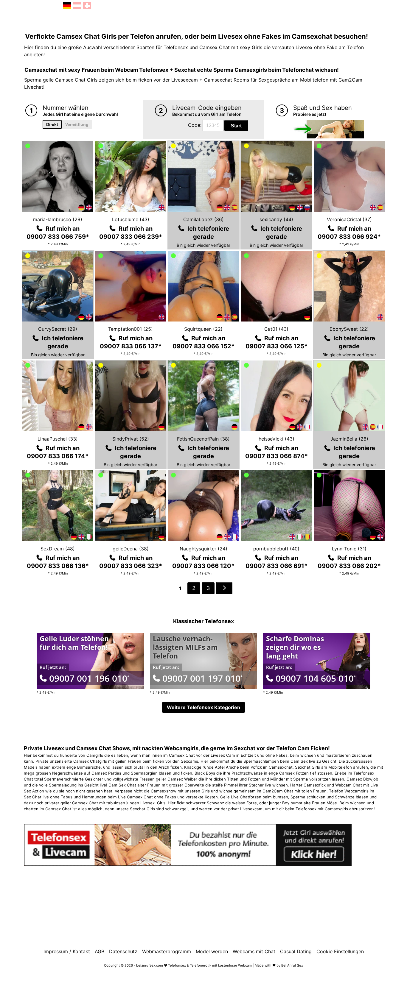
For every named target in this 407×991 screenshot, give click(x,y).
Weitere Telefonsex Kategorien (203, 707)
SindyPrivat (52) (130, 439)
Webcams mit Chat (254, 951)
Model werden (212, 951)
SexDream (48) (58, 549)
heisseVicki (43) (276, 439)
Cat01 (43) (276, 329)
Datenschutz (123, 951)
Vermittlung (76, 124)
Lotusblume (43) (130, 219)
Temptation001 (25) (130, 329)
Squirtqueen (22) (203, 329)
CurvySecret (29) (57, 329)
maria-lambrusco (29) (57, 219)
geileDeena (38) (131, 549)
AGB (99, 951)
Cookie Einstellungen (340, 951)
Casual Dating (296, 951)
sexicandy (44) (276, 219)
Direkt (52, 124)
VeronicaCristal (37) (349, 219)
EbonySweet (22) (349, 329)
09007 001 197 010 (202, 678)
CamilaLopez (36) (203, 219)
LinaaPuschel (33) (58, 439)
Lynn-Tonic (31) (349, 549)
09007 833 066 (58, 236)
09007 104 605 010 (316, 678)
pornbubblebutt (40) (276, 549)
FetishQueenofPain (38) (203, 439)
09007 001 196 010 (89, 678)
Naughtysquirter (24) (203, 549)
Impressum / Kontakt (67, 951)
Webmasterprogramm (166, 951)
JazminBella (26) (349, 439)
